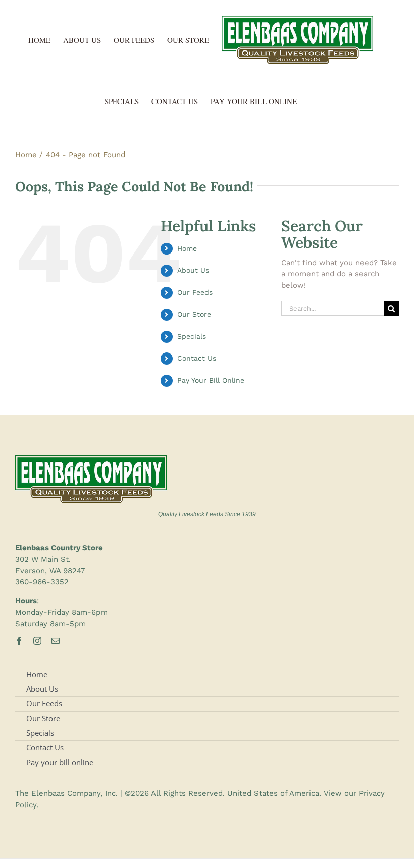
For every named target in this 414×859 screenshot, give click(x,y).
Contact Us (196, 358)
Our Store (194, 314)
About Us (193, 270)
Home (187, 248)
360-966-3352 (42, 581)
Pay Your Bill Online (210, 380)
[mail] (55, 641)
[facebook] (19, 641)
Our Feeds (195, 292)
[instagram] (37, 641)
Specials (191, 336)
